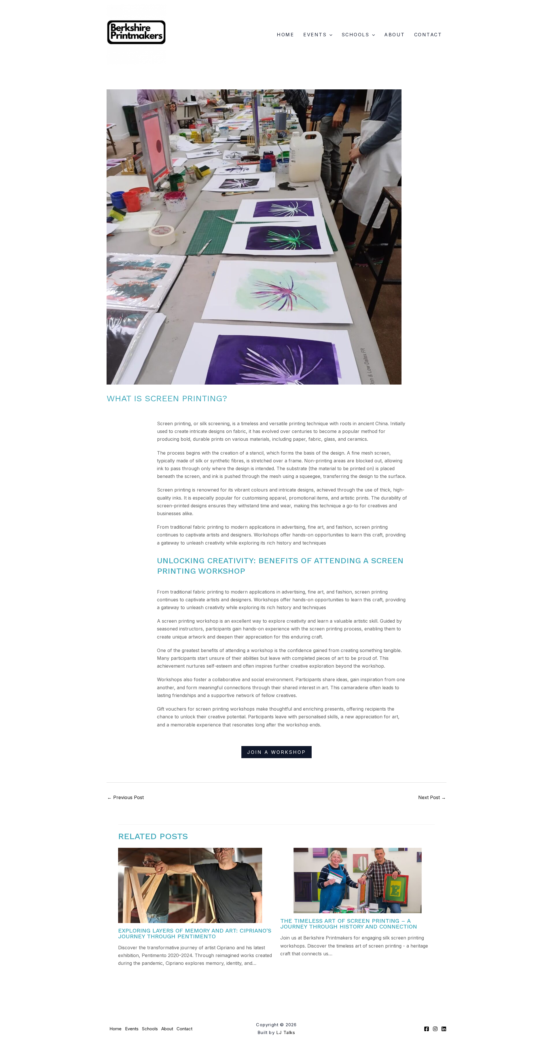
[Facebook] (426, 1028)
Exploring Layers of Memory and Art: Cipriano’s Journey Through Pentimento (194, 933)
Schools (356, 34)
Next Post (432, 797)
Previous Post (125, 797)
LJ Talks (286, 1032)
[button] (329, 34)
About (394, 34)
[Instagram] (435, 1028)
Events (315, 34)
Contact (428, 34)
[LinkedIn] (443, 1028)
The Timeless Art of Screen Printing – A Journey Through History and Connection (348, 923)
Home (285, 34)
